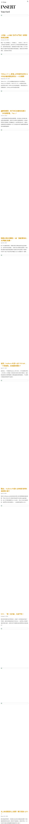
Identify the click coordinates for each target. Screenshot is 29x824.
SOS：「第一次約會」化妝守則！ (12, 614)
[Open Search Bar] (27, 1)
